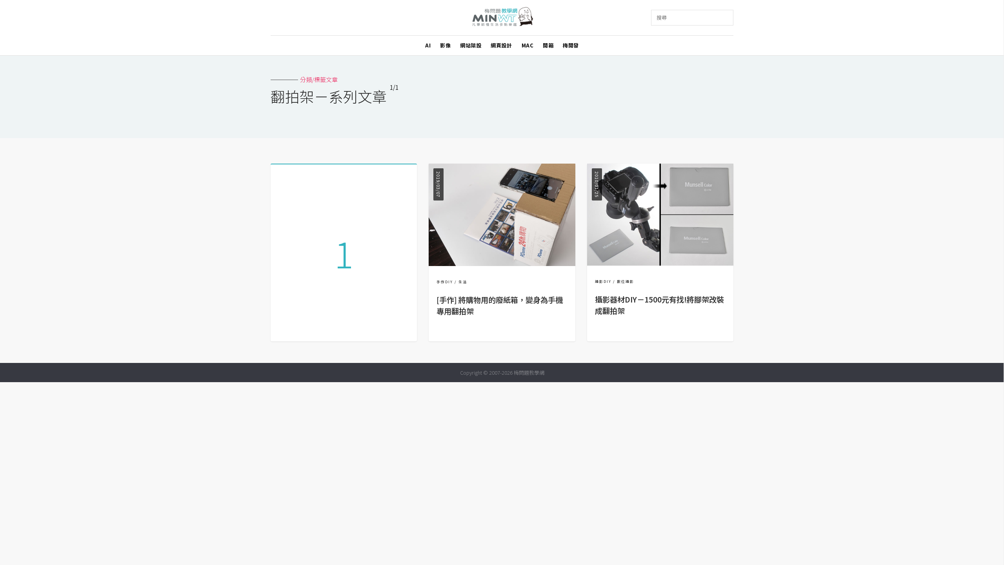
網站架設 (470, 45)
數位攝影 (625, 281)
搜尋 (662, 17)
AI (428, 45)
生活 (462, 281)
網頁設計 (501, 45)
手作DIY (445, 281)
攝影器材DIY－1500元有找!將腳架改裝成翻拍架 (659, 305)
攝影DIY (603, 281)
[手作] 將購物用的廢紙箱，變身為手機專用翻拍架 (500, 305)
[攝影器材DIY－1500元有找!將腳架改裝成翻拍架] (660, 263)
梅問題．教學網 (502, 18)
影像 (445, 45)
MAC (528, 45)
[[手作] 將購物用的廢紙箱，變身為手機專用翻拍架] (502, 263)
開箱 (548, 45)
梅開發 (571, 45)
